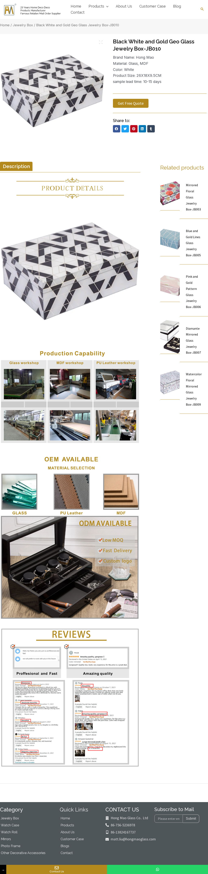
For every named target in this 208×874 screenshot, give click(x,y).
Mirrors (6, 839)
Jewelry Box (23, 25)
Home (5, 25)
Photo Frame (10, 846)
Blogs (65, 846)
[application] (106, 6)
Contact (67, 853)
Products (67, 825)
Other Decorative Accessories (23, 853)
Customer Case (72, 839)
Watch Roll (9, 832)
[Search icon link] (202, 10)
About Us (68, 832)
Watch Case (10, 825)
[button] (116, 128)
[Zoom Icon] (101, 42)
